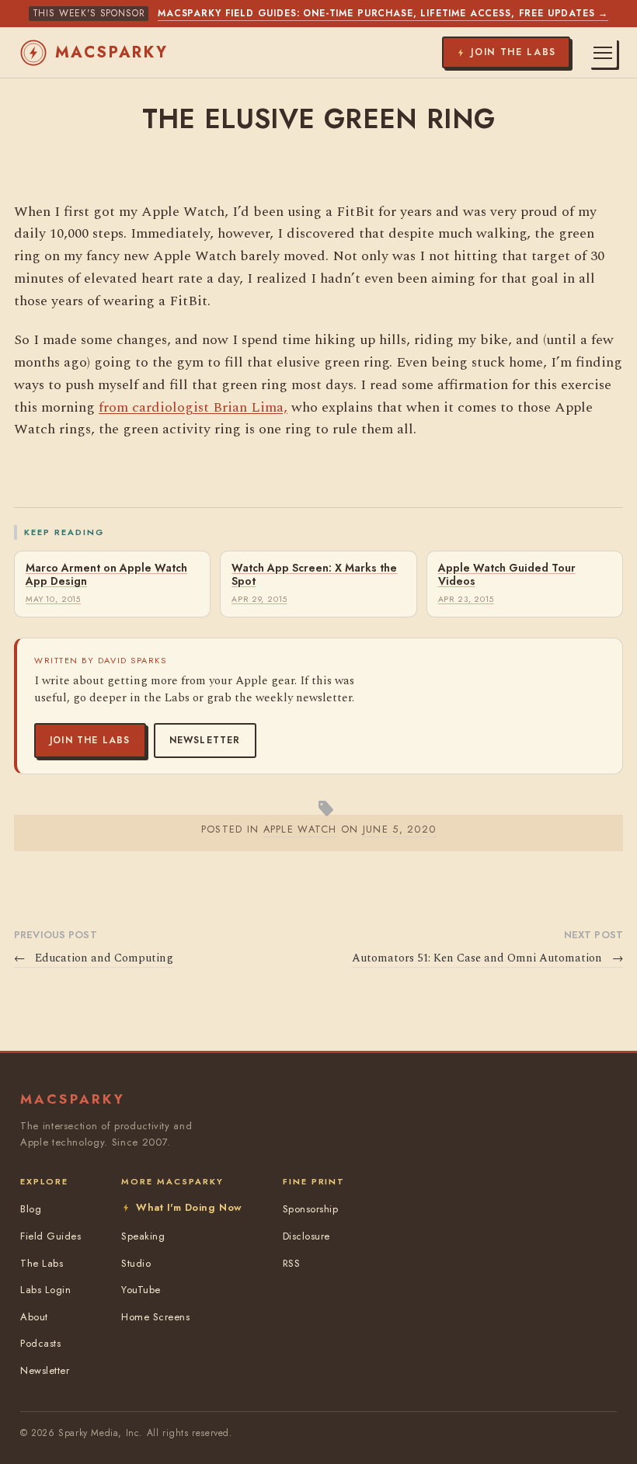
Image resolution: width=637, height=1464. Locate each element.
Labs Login (45, 1289)
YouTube (141, 1289)
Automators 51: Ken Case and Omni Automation (487, 958)
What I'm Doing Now (189, 1207)
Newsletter (205, 740)
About (34, 1316)
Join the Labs (90, 740)
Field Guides (50, 1236)
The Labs (41, 1263)
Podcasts (40, 1343)
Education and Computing (93, 958)
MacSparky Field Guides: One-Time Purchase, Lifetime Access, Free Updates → (383, 13)
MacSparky (112, 52)
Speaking (143, 1236)
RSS (292, 1263)
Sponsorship (311, 1208)
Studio (136, 1263)
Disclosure (306, 1236)
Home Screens (155, 1316)
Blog (30, 1208)
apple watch (300, 829)
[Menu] (603, 53)
